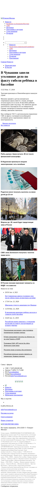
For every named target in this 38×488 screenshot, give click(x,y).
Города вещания (6, 417)
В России (8, 67)
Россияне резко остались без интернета (18, 350)
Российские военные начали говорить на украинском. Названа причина (18, 355)
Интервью (10, 27)
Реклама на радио (7, 413)
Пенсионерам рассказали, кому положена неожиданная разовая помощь (18, 331)
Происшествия (10, 65)
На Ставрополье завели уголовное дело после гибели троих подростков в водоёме (20, 297)
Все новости (5, 125)
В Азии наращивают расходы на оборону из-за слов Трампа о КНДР (19, 338)
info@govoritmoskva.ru (19, 376)
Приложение (14, 58)
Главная (4, 62)
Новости (8, 22)
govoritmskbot (14, 372)
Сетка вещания (11, 31)
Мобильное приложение (14, 395)
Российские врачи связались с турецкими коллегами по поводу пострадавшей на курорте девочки (20, 323)
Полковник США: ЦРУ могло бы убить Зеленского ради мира (17, 344)
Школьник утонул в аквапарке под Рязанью (20, 305)
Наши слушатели (7, 420)
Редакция (9, 33)
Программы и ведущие (14, 29)
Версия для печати (9, 123)
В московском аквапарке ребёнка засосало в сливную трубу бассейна (21, 313)
